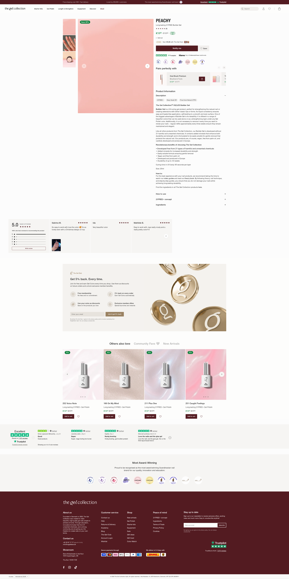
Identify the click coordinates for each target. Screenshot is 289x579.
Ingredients (157, 521)
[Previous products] (67, 374)
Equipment (82, 9)
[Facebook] (64, 567)
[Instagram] (69, 567)
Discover (93, 9)
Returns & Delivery (108, 524)
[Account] (264, 9)
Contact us (105, 518)
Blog (103, 531)
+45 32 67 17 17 (68, 542)
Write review (29, 248)
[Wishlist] (269, 9)
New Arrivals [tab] (171, 344)
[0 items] (279, 8)
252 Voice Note (70, 403)
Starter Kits (38, 9)
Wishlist (104, 541)
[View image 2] (69, 43)
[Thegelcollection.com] (15, 8)
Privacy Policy (158, 528)
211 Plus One (151, 403)
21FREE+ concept (160, 518)
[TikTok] (75, 567)
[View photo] (56, 245)
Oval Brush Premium (178, 76)
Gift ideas (130, 535)
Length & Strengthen (65, 9)
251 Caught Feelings (195, 403)
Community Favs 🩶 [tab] (147, 344)
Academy (104, 528)
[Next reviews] (166, 236)
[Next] (224, 67)
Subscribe (222, 525)
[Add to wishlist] (78, 416)
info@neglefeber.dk (69, 544)
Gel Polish (50, 9)
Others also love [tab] (120, 344)
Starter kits (131, 524)
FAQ (102, 521)
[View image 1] (69, 27)
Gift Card (130, 538)
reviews (221, 551)
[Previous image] (84, 66)
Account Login (107, 538)
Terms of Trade (158, 524)
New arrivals (131, 518)
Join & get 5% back (114, 314)
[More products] (221, 374)
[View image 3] (69, 59)
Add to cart (68, 416)
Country (11, 576)
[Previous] (219, 67)
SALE (102, 9)
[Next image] (147, 66)
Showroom (68, 549)
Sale (129, 531)
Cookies (156, 531)
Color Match (132, 541)
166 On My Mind (111, 403)
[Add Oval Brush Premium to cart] (202, 79)
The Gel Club (106, 535)
